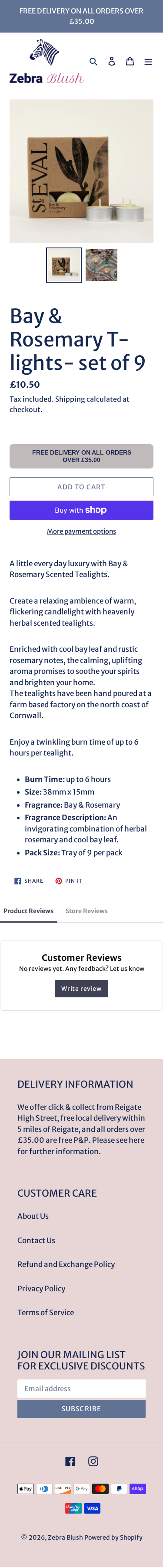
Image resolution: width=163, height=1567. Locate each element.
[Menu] (148, 61)
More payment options (81, 531)
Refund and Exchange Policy (66, 1264)
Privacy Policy (41, 1288)
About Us (33, 1216)
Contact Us (36, 1240)
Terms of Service (45, 1312)
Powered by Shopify (113, 1537)
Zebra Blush (65, 1537)
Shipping (70, 399)
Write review (81, 989)
